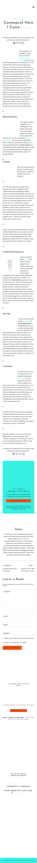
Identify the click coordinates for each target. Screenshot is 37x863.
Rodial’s (26, 259)
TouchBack (22, 378)
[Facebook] (17, 42)
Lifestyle (18, 19)
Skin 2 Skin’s (26, 321)
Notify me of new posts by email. (16, 642)
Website (6, 633)
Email (5, 625)
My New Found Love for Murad (10, 568)
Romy (18, 529)
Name (6, 616)
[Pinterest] (14, 42)
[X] (19, 42)
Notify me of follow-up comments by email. (19, 638)
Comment (7, 591)
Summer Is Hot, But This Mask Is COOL (27, 568)
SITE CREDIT (30, 860)
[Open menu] (33, 7)
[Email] (22, 42)
